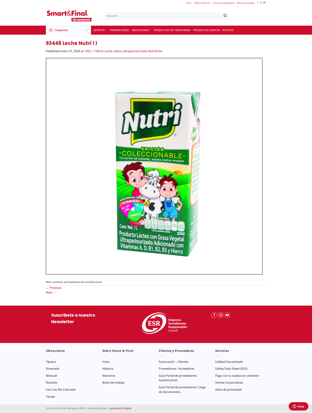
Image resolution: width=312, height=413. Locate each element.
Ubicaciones (140, 30)
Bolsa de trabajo (245, 3)
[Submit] (225, 16)
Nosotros (108, 376)
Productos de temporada (172, 30)
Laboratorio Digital (120, 408)
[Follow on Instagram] (261, 3)
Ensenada (52, 369)
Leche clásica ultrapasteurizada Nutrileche (133, 51)
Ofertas (99, 30)
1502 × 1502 (92, 51)
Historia (107, 369)
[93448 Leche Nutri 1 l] (154, 166)
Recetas (228, 30)
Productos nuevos (206, 30)
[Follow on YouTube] (264, 3)
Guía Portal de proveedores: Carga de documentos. (182, 389)
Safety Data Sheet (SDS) (231, 369)
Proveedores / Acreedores (176, 369)
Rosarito (51, 382)
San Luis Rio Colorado (61, 390)
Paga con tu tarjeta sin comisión (237, 376)
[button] (68, 30)
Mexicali (51, 376)
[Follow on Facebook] (257, 3)
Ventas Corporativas (224, 3)
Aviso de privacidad (228, 390)
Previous (53, 288)
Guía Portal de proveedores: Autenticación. (178, 378)
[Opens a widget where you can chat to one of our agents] (298, 406)
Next (51, 292)
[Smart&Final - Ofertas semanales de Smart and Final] (72, 15)
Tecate (50, 397)
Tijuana (51, 362)
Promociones (119, 30)
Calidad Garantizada (229, 362)
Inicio (188, 3)
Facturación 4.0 (202, 3)
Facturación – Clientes (173, 362)
